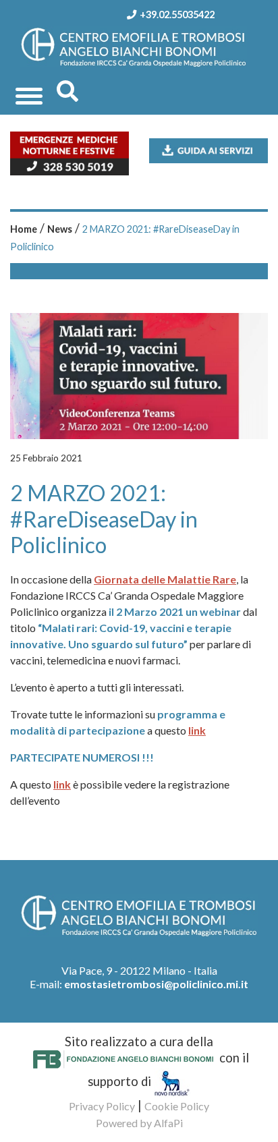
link (197, 730)
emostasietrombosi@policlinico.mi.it (156, 983)
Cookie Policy (176, 1106)
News (59, 229)
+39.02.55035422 (177, 14)
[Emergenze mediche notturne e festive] (69, 151)
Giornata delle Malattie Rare (165, 579)
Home (23, 229)
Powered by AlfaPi (139, 1122)
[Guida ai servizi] (208, 149)
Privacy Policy (102, 1106)
